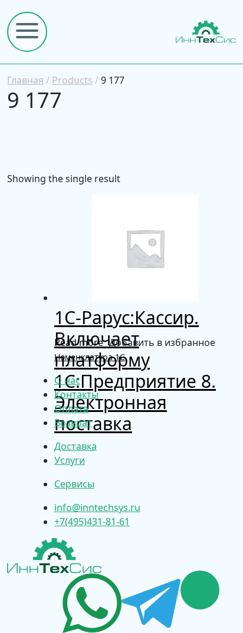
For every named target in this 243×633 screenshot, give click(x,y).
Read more (78, 342)
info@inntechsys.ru (97, 507)
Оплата (71, 408)
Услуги (69, 460)
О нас (67, 380)
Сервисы (74, 483)
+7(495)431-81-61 (92, 521)
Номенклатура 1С (89, 356)
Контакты (76, 394)
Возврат (73, 422)
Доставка (75, 446)
